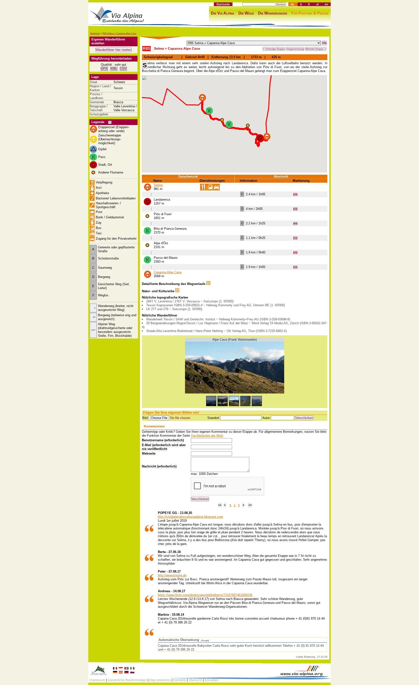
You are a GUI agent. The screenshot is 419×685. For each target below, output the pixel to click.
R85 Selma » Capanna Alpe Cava (119, 33)
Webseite (148, 453)
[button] (266, 136)
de (292, 4)
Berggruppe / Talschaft (99, 108)
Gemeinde (97, 102)
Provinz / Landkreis (96, 96)
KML (113, 68)
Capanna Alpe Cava (167, 272)
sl (317, 4)
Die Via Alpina (222, 13)
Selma (158, 185)
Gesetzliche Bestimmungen (127, 680)
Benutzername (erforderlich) (163, 440)
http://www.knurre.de (172, 575)
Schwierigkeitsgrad (158, 57)
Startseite (223, 4)
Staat (93, 82)
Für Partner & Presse (310, 13)
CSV (123, 68)
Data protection (160, 680)
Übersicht (195, 680)
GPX (104, 68)
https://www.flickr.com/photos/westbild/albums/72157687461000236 (205, 595)
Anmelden (211, 680)
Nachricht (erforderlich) (159, 466)
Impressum (97, 680)
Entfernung (219, 57)
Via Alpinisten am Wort (207, 435)
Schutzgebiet (99, 114)
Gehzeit (191, 57)
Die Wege (246, 13)
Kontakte (179, 680)
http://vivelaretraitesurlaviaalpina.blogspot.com (190, 517)
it (301, 4)
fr (309, 4)
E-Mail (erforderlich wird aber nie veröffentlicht (164, 447)
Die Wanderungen (272, 13)
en (326, 4)
